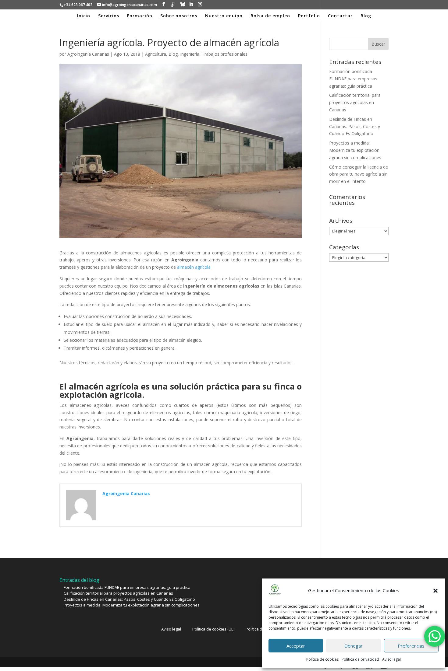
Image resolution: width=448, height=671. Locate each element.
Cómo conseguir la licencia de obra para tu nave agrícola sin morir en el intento (358, 174)
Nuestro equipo (224, 16)
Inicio (83, 16)
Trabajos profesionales (224, 54)
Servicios (108, 16)
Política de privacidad (360, 659)
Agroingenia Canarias (88, 54)
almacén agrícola (194, 267)
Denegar (353, 646)
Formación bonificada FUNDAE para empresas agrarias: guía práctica (353, 78)
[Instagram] (200, 4)
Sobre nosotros (178, 16)
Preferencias (411, 646)
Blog (366, 16)
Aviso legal (391, 659)
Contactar (340, 16)
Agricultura (155, 54)
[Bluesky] (182, 4)
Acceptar (295, 646)
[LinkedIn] (191, 4)
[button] (435, 591)
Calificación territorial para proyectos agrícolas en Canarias (355, 102)
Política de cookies (322, 659)
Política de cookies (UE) (213, 629)
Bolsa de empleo (270, 16)
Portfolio (309, 16)
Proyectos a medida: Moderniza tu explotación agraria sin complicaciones (355, 150)
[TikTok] (172, 4)
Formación (139, 16)
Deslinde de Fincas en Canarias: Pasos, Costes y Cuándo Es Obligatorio (354, 126)
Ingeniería (189, 54)
